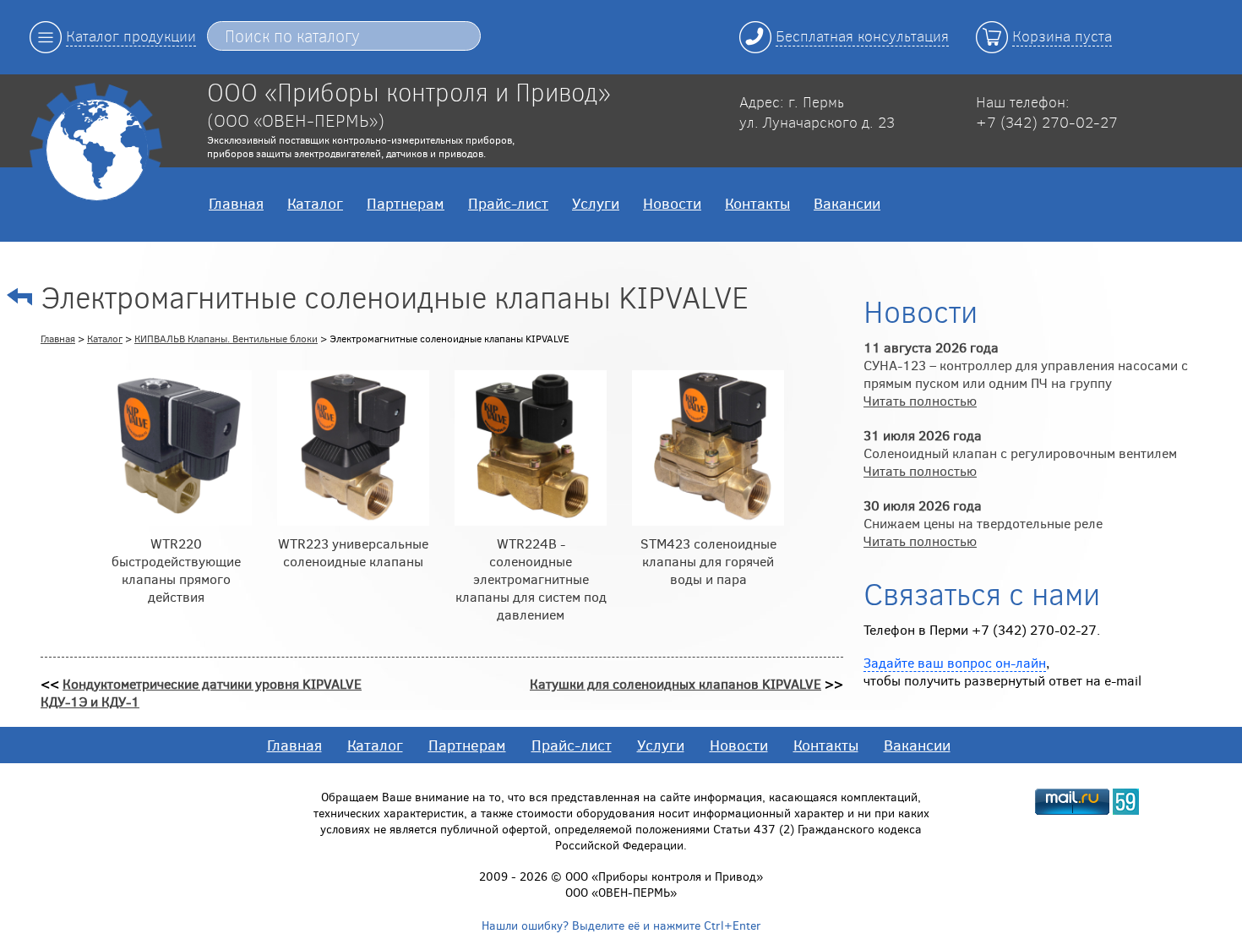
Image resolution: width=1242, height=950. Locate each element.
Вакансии (847, 203)
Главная (236, 203)
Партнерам (405, 203)
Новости (672, 203)
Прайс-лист (508, 203)
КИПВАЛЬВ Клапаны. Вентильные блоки (226, 338)
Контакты (757, 203)
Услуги (595, 203)
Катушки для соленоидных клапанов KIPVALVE (675, 683)
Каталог (315, 203)
